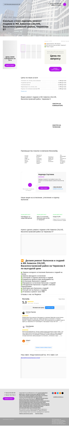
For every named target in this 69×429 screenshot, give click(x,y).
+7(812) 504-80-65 (57, 187)
